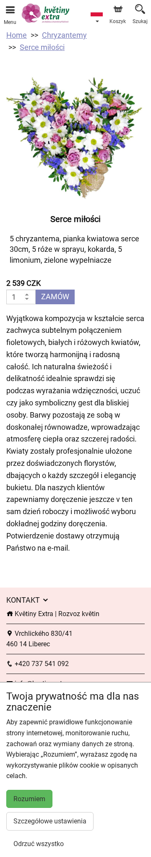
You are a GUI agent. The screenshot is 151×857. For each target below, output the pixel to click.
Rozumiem (29, 799)
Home (16, 35)
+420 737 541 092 (41, 664)
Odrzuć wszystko (38, 844)
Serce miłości (42, 47)
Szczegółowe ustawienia (49, 821)
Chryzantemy (64, 35)
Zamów (55, 296)
